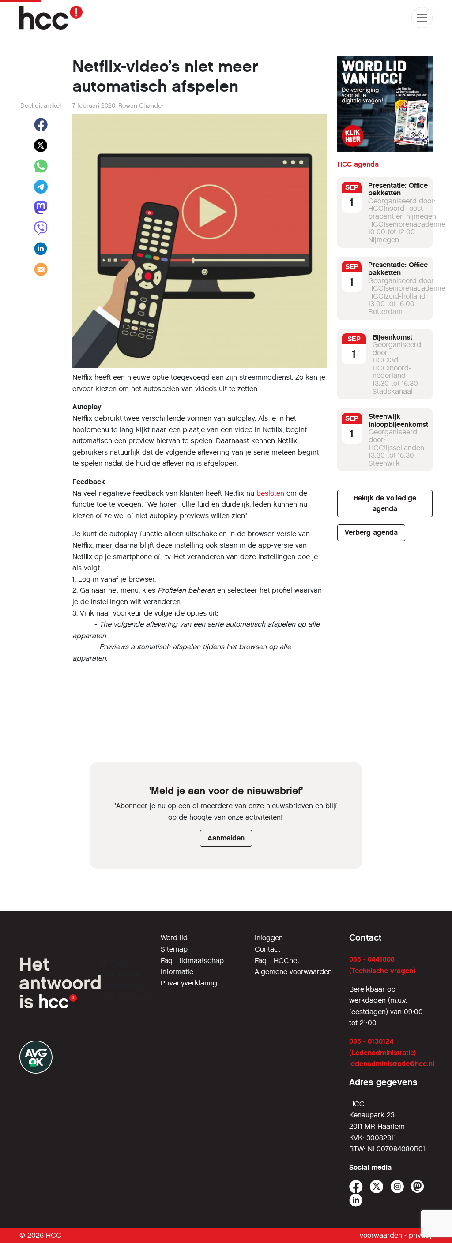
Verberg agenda (371, 532)
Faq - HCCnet (277, 960)
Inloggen (269, 937)
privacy (421, 1235)
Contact (267, 949)
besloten (271, 493)
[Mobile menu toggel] (422, 17)
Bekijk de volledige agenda (385, 503)
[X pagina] (377, 1187)
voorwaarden (381, 1235)
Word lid (174, 937)
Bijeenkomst (392, 337)
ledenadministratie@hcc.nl (391, 1064)
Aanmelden (226, 838)
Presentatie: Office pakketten (398, 189)
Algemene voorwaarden (293, 971)
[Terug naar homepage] (51, 18)
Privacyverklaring (189, 983)
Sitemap (174, 949)
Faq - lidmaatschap (192, 960)
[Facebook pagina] (356, 1187)
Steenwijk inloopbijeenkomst (398, 420)
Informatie (177, 971)
